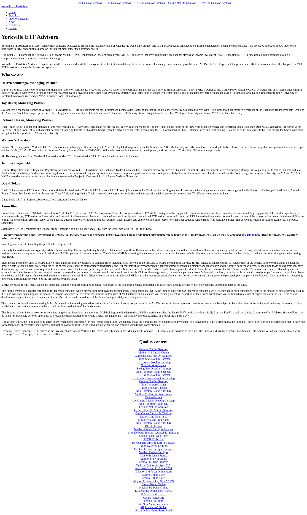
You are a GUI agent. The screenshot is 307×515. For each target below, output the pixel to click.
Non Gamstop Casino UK (153, 403)
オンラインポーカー (153, 494)
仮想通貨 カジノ (153, 439)
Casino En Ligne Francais (153, 461)
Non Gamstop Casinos (89, 2)
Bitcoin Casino (153, 426)
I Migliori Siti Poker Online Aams (154, 471)
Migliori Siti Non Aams (153, 458)
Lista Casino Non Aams (153, 416)
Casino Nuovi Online (154, 484)
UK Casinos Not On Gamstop (154, 362)
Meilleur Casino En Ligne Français (153, 429)
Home (12, 12)
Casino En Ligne (153, 500)
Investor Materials (19, 18)
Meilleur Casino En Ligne (153, 452)
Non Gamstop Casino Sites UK (153, 371)
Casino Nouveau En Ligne (154, 445)
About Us (14, 25)
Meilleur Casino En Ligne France (153, 394)
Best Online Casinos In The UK (154, 413)
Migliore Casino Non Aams (153, 419)
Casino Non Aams (153, 497)
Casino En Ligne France (153, 455)
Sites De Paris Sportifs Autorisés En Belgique (153, 432)
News (12, 21)
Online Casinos (153, 397)
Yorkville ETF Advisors (14, 6)
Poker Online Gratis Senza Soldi (153, 510)
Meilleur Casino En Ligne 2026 (153, 465)
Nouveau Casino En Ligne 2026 (153, 468)
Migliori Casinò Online (153, 507)
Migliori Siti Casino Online (153, 352)
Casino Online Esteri (153, 474)
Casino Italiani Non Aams (153, 435)
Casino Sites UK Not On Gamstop (153, 410)
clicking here (252, 234)
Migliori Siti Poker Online (153, 487)
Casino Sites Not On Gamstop (154, 358)
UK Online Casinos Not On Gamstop (153, 378)
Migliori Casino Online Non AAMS (153, 481)
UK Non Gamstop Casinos (149, 2)
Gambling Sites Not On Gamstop (153, 355)
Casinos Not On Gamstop (153, 349)
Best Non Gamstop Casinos (215, 2)
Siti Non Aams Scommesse (153, 504)
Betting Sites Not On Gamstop (153, 368)
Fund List (14, 15)
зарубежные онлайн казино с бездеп (154, 442)
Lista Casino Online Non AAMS (153, 490)
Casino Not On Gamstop (182, 2)
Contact (13, 28)
